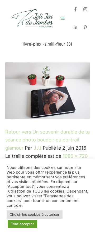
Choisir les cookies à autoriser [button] (34, 214)
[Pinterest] (85, 27)
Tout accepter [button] (22, 224)
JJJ (37, 148)
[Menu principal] (63, 18)
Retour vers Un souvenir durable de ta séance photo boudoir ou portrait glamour (47, 140)
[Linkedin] (75, 27)
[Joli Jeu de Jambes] (31, 18)
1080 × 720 (75, 156)
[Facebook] (75, 9)
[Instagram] (85, 9)
